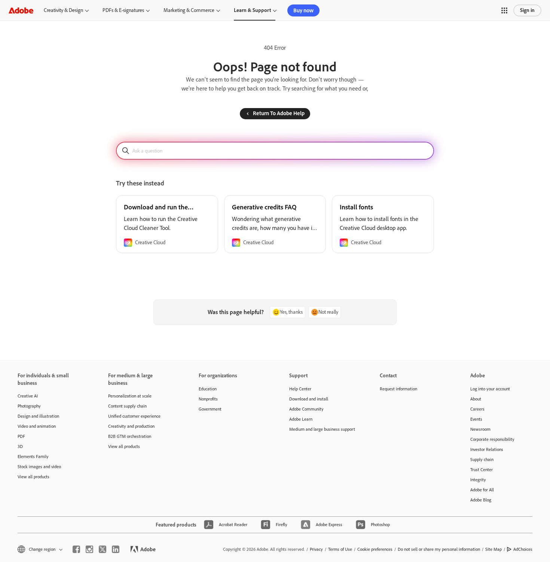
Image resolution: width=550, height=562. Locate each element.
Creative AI (28, 396)
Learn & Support (252, 10)
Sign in (527, 10)
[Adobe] (21, 10)
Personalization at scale (130, 396)
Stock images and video (39, 466)
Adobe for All (482, 489)
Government (210, 409)
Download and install (308, 399)
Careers (477, 409)
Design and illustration (38, 416)
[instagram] (89, 549)
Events (476, 419)
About (475, 399)
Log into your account (490, 388)
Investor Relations (486, 449)
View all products (33, 476)
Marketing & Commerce (189, 10)
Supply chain (482, 459)
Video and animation (37, 426)
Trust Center (481, 469)
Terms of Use (340, 549)
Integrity (478, 479)
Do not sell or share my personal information (439, 549)
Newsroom (480, 429)
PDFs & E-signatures (123, 10)
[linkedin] (115, 549)
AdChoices (522, 549)
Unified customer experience (134, 416)
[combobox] (275, 150)
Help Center (300, 388)
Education (208, 388)
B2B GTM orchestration (129, 436)
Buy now (303, 10)
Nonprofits (208, 399)
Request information (398, 388)
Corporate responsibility (492, 439)
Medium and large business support (322, 429)
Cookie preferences (374, 549)
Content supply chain (127, 406)
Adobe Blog (480, 500)
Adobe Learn (300, 419)
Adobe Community (306, 409)
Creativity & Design (63, 10)
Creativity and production (131, 426)
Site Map (493, 549)
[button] (504, 10)
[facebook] (76, 549)
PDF (21, 436)
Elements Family (33, 456)
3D (20, 446)
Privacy (316, 549)
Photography (29, 406)
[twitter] (102, 549)
